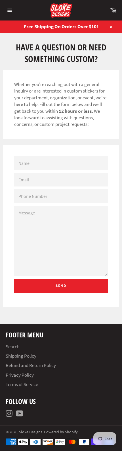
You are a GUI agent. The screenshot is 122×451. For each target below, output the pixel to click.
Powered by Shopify (61, 432)
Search (13, 346)
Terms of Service (22, 384)
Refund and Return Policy (31, 365)
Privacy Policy (20, 375)
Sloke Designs (30, 432)
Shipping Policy (21, 356)
